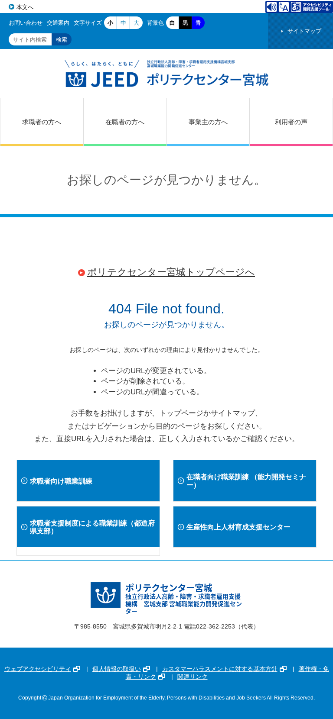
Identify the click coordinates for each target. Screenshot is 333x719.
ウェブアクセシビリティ (37, 668)
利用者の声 (291, 122)
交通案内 (58, 23)
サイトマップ (304, 31)
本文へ (24, 7)
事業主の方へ (208, 122)
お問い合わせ (25, 23)
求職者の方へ (41, 122)
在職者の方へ (124, 122)
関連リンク (192, 676)
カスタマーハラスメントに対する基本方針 (220, 668)
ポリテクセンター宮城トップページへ (171, 272)
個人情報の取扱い (116, 668)
